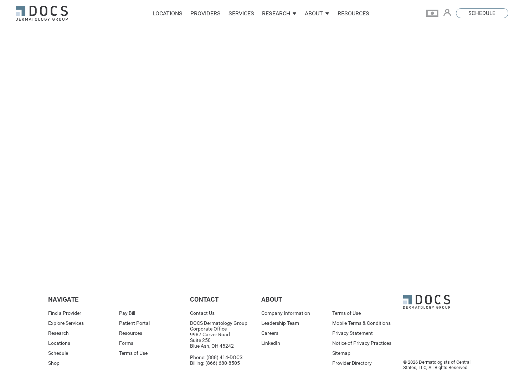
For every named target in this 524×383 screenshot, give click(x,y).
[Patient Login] (449, 13)
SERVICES (241, 13)
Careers (269, 333)
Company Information (285, 313)
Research (58, 333)
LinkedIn (270, 343)
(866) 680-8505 (222, 363)
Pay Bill (127, 313)
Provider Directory (352, 363)
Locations (59, 343)
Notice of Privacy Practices (361, 343)
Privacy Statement (352, 333)
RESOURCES (353, 13)
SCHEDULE (481, 13)
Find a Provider (64, 313)
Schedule (58, 353)
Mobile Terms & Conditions (361, 323)
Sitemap (341, 353)
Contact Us (202, 313)
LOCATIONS (168, 13)
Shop (54, 363)
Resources (130, 333)
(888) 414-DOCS (224, 357)
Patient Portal (134, 323)
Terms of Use (133, 353)
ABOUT (314, 13)
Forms (126, 343)
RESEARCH (276, 13)
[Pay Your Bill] (434, 13)
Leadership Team (280, 323)
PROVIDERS (205, 13)
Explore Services (66, 323)
